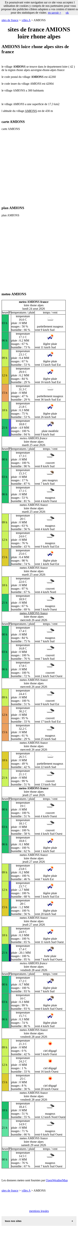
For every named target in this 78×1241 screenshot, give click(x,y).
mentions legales (39, 1211)
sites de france (10, 20)
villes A (26, 20)
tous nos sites (13, 1221)
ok (67, 12)
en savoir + (54, 12)
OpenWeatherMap (57, 1180)
